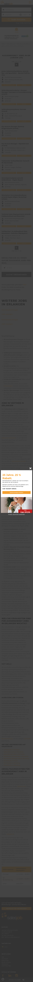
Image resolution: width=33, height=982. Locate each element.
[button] (3, 979)
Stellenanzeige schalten (16, 492)
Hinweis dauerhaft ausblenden (16, 514)
